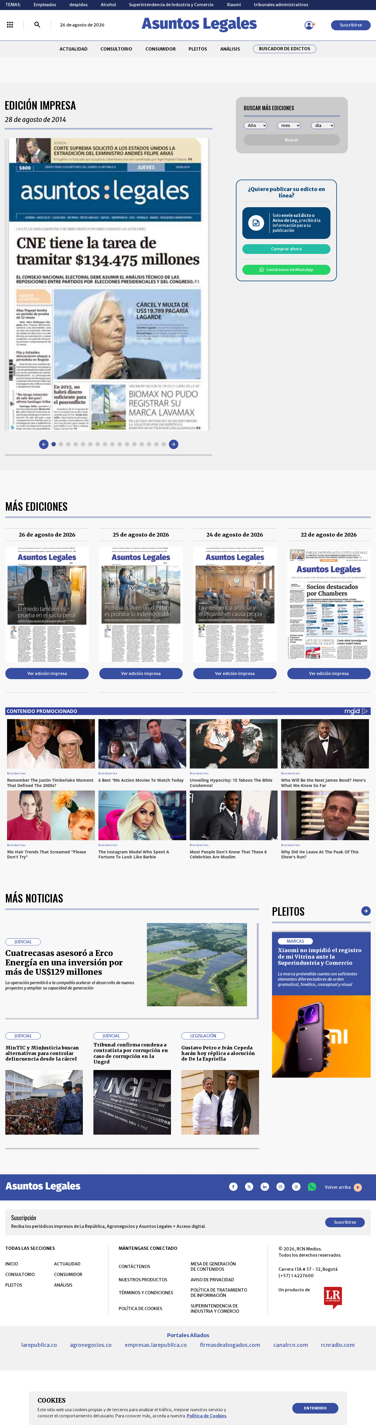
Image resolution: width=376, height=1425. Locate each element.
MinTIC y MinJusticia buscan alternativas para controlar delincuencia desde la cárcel (42, 1053)
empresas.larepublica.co (156, 1345)
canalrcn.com (290, 1345)
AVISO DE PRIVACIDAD (212, 1279)
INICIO (11, 1264)
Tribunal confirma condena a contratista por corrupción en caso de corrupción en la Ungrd (130, 1053)
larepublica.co (39, 1345)
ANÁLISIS (230, 49)
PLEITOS (198, 49)
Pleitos (288, 911)
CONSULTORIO (116, 49)
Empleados (45, 4)
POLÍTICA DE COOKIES (140, 1308)
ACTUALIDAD (74, 49)
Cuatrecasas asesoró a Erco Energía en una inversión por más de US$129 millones (64, 962)
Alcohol (108, 4)
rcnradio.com (338, 1345)
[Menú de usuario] (309, 25)
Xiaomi (234, 4)
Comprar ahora (286, 249)
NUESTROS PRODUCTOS (143, 1279)
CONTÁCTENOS (134, 1266)
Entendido (315, 1408)
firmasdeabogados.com (230, 1345)
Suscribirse (351, 25)
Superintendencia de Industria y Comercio (171, 4)
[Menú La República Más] (10, 25)
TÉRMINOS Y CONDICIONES (146, 1292)
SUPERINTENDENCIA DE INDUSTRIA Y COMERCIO (215, 1308)
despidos (78, 4)
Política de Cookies (206, 1416)
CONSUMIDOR (160, 49)
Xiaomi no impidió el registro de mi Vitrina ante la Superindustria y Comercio (320, 956)
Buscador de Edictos (284, 48)
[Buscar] (37, 25)
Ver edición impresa (47, 673)
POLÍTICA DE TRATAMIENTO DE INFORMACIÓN (219, 1292)
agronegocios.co (91, 1345)
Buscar (291, 140)
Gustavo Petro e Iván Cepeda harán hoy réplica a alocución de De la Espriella (218, 1053)
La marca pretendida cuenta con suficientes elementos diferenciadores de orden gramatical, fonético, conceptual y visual (317, 979)
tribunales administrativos (281, 4)
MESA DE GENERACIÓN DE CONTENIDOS (213, 1266)
